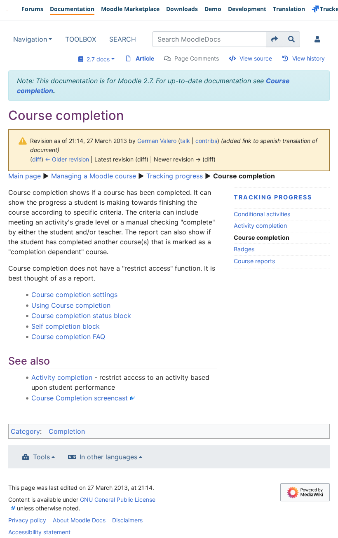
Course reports (254, 260)
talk (185, 140)
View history (308, 58)
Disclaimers (127, 520)
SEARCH (122, 39)
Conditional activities (262, 214)
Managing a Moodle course (93, 176)
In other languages (108, 457)
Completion (67, 431)
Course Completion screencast (79, 398)
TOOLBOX (80, 39)
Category (25, 431)
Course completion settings (74, 294)
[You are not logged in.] (319, 39)
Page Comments (196, 58)
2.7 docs (96, 59)
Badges (244, 249)
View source (255, 58)
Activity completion (260, 225)
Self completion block (65, 326)
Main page (24, 176)
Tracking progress (174, 176)
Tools (41, 457)
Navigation (30, 39)
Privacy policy (27, 520)
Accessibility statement (39, 532)
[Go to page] (274, 39)
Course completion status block (81, 315)
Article (145, 58)
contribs (206, 140)
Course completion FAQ (68, 336)
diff (36, 159)
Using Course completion (70, 305)
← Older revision (67, 159)
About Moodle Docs (79, 520)
